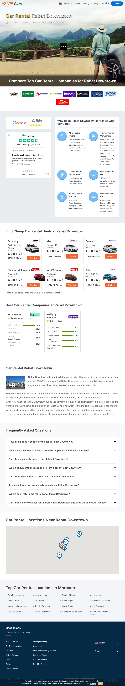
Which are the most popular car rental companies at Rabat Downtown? (49, 450)
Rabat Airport (67, 601)
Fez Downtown (14, 612)
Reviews (9, 651)
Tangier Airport (68, 595)
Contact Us (37, 646)
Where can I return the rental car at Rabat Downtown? (39, 493)
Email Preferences (40, 664)
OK (100, 684)
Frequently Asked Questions (44, 651)
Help (103, 3)
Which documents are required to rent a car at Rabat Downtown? (45, 467)
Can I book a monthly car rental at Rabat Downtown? (38, 459)
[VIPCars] (7, 22)
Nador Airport (13, 601)
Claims (8, 664)
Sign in (117, 3)
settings (93, 684)
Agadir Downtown (97, 606)
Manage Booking (90, 3)
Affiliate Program (12, 655)
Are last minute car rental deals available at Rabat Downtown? (44, 485)
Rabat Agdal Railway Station (98, 613)
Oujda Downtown (42, 612)
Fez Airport (39, 601)
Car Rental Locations (14, 646)
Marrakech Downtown (17, 606)
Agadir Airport (95, 595)
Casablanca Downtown (99, 601)
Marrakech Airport (42, 595)
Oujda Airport (67, 606)
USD (76, 3)
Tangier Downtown (43, 606)
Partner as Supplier (40, 655)
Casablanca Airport (16, 595)
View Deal (33, 258)
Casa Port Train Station (72, 612)
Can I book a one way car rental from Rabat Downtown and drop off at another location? (58, 502)
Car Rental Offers (40, 660)
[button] (79, 534)
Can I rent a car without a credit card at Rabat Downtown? (41, 476)
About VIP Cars (12, 642)
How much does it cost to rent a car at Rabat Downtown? (41, 441)
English (66, 3)
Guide (8, 660)
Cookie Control (12, 669)
